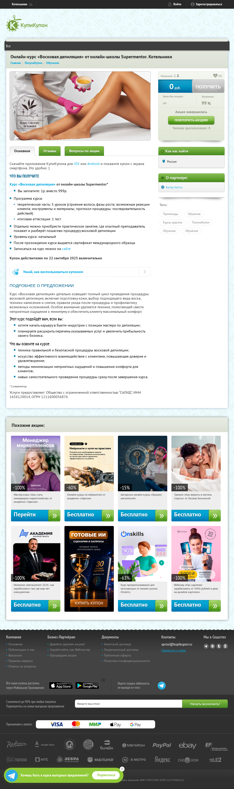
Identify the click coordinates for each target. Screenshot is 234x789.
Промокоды (170, 214)
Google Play (87, 685)
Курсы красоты (172, 222)
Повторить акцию (191, 120)
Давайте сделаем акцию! (67, 644)
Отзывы (49, 151)
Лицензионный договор (121, 650)
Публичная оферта (117, 655)
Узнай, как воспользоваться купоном (53, 271)
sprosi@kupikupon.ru (176, 644)
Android (94, 163)
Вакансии (15, 655)
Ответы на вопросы (22, 666)
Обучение (194, 214)
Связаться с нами (173, 650)
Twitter (218, 646)
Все (8, 46)
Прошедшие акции (63, 655)
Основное (22, 151)
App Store (61, 685)
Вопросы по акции (84, 151)
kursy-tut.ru (174, 187)
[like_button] (215, 76)
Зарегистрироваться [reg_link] (209, 4)
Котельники (19, 4)
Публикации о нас (21, 650)
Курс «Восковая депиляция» (33, 184)
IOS (77, 163)
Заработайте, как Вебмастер (70, 650)
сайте (66, 248)
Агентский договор (117, 644)
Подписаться (106, 775)
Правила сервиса (20, 661)
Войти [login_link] (177, 4)
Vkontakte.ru (212, 646)
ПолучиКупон (201, 222)
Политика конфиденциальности (127, 661)
